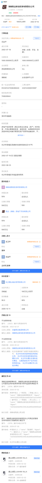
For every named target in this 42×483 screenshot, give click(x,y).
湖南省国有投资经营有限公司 (16, 187)
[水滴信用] (4, 3)
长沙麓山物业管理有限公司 (16, 282)
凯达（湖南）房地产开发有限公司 (18, 211)
